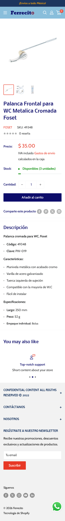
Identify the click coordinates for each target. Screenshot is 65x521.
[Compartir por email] (59, 211)
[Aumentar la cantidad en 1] (40, 184)
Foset (7, 127)
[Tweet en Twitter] (52, 211)
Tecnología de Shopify (16, 513)
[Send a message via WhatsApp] (57, 506)
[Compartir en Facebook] (39, 211)
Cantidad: (9, 184)
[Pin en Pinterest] (46, 211)
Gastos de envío (44, 153)
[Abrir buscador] (45, 13)
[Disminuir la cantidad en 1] (22, 184)
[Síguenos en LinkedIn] (32, 495)
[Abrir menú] (5, 12)
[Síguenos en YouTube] (25, 495)
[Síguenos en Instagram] (19, 495)
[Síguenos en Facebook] (5, 495)
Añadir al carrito (33, 197)
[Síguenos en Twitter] (12, 495)
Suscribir (15, 465)
